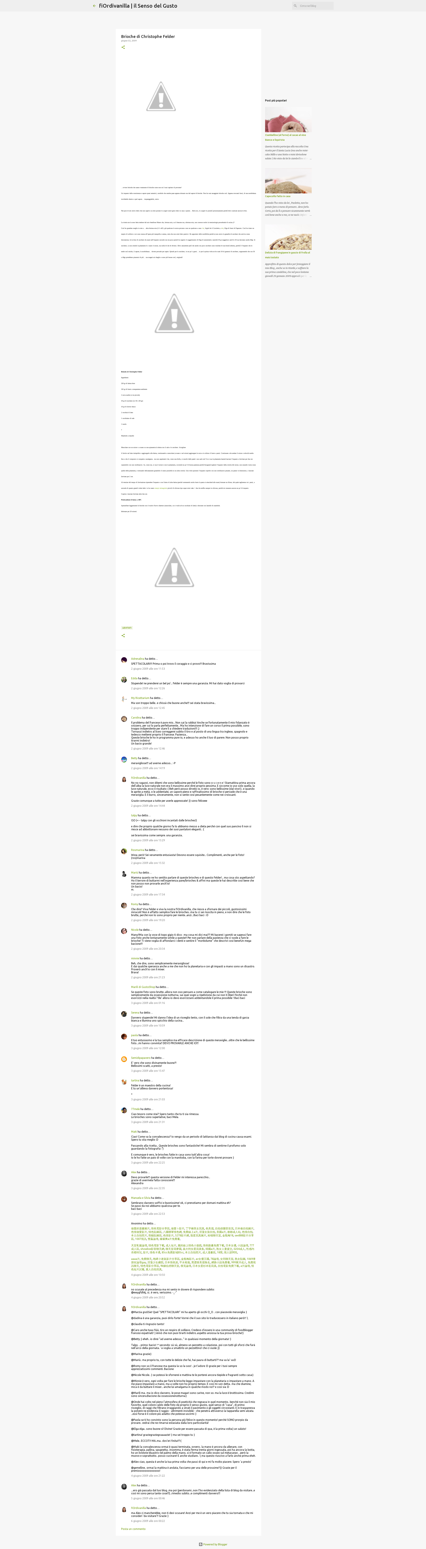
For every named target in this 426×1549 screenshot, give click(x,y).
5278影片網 (181, 1235)
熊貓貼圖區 (155, 1235)
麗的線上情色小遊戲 (189, 1245)
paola (134, 1035)
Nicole (135, 929)
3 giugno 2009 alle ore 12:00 (148, 1048)
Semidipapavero (141, 1057)
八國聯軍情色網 (172, 1231)
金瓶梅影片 (187, 1258)
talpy (134, 815)
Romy (134, 904)
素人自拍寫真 (153, 1269)
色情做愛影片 (139, 1231)
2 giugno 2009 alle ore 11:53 (148, 668)
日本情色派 (171, 1262)
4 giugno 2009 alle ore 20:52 (148, 1297)
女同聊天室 (226, 1258)
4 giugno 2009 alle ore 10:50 (148, 1274)
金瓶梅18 (227, 1235)
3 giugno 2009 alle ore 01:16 (148, 1002)
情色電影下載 (156, 1245)
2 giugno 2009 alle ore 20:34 (148, 948)
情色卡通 (154, 1252)
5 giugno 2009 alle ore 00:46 (148, 1498)
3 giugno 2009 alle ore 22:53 (148, 1213)
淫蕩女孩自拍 (207, 1231)
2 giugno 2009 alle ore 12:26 (148, 688)
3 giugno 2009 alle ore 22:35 (148, 1188)
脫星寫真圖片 (198, 1235)
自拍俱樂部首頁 (224, 1228)
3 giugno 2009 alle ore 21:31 (148, 1121)
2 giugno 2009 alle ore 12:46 (148, 748)
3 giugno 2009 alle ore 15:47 (148, 1070)
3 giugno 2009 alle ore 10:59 (148, 1025)
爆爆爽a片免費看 (169, 1238)
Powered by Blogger (215, 1544)
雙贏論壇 (152, 1238)
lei (203, 228)
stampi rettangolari (161, 488)
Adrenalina (137, 658)
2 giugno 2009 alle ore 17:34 (148, 894)
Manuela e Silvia (140, 1197)
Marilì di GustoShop (143, 986)
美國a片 (221, 1231)
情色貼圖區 (155, 1231)
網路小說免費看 (220, 1262)
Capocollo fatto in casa (277, 196)
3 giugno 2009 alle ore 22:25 (148, 1162)
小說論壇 (242, 1245)
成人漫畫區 (209, 1252)
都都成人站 (234, 1231)
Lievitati (126, 628)
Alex (133, 1172)
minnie (135, 958)
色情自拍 (247, 1231)
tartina (135, 1080)
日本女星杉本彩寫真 (204, 1265)
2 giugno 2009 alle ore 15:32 (148, 862)
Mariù (134, 872)
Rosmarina (137, 849)
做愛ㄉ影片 (177, 1228)
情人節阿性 (230, 1252)
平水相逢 (184, 1262)
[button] (123, 47)
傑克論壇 (185, 1265)
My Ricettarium (140, 697)
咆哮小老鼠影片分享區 (166, 1258)
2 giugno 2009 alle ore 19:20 (148, 920)
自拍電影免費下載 (228, 1265)
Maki (134, 1131)
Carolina (136, 717)
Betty (134, 758)
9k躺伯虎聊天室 (169, 1265)
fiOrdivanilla (138, 777)
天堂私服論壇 (139, 1245)
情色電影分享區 (160, 1228)
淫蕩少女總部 (155, 1262)
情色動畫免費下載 (213, 1245)
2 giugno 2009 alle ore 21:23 (148, 977)
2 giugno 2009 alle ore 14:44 (148, 805)
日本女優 (230, 1245)
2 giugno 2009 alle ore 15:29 (148, 840)
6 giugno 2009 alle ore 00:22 (148, 1520)
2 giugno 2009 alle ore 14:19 (148, 768)
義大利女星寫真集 (193, 1248)
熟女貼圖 (239, 1258)
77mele (135, 1108)
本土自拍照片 (139, 1235)
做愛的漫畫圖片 (140, 1228)
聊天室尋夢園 (173, 1248)
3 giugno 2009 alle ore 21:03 (148, 1099)
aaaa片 (135, 1258)
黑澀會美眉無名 (200, 1262)
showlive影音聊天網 (152, 1248)
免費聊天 (146, 1258)
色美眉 (209, 1228)
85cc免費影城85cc (172, 1252)
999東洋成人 (238, 1262)
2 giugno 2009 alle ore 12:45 (148, 707)
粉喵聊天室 (214, 1235)
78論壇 (214, 1258)
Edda (134, 678)
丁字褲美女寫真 (194, 1228)
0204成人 (239, 1248)
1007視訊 (140, 1238)
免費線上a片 (190, 1231)
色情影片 (168, 1235)
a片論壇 (245, 1265)
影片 (145, 1252)
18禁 (219, 1252)
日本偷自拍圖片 (244, 1228)
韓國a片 (210, 1248)
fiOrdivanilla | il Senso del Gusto (138, 6)
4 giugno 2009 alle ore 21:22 (148, 1475)
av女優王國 (202, 1258)
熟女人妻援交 (224, 1248)
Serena (135, 1012)
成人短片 (170, 1245)
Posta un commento (133, 1528)
